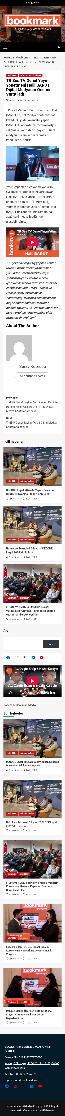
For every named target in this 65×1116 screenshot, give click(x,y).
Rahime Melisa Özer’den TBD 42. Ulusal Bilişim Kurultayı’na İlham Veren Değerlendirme (29, 1014)
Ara (5, 630)
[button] (6, 46)
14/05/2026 (31, 619)
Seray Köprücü (16, 100)
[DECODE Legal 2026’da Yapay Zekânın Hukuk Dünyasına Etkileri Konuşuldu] (32, 466)
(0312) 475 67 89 (25, 1073)
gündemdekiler (27, 481)
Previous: (32, 404)
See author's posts (32, 376)
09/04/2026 (31, 959)
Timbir (38, 75)
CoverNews (30, 1110)
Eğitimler (12, 598)
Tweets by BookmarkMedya (20, 704)
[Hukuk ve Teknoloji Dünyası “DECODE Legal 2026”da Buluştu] (32, 525)
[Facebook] (8, 658)
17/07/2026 (31, 499)
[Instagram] (16, 658)
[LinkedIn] (33, 658)
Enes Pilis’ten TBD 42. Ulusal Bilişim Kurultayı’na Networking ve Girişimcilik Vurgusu (29, 950)
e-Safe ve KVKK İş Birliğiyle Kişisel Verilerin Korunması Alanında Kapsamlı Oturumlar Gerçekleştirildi (30, 610)
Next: (31, 422)
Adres (8, 1063)
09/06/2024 (32, 100)
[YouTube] (41, 658)
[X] (25, 658)
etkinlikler (12, 75)
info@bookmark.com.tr (28, 1080)
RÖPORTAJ (25, 75)
